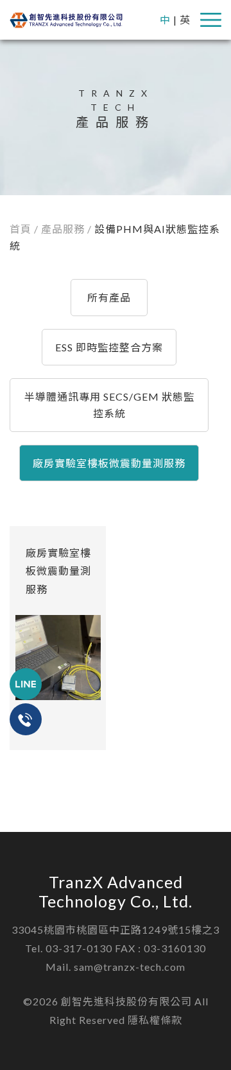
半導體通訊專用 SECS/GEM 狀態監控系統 (109, 404)
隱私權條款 (155, 1020)
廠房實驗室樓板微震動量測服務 (109, 463)
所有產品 (109, 297)
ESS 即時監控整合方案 (109, 347)
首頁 (20, 229)
